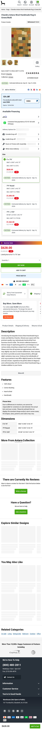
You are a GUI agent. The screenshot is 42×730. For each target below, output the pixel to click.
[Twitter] (31, 90)
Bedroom (25, 634)
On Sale (3, 634)
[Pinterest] (34, 90)
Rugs (7, 9)
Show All (21, 373)
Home (3, 9)
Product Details (6, 22)
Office (39, 634)
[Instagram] (22, 711)
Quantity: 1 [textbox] (5, 260)
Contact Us (10, 677)
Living (10, 634)
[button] (19, 3)
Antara (11, 77)
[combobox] (21, 260)
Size (3, 154)
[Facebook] (29, 90)
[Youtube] (17, 711)
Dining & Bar (17, 634)
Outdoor (32, 634)
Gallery (37, 66)
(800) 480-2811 (12, 664)
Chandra (9, 74)
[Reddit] (40, 90)
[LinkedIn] (37, 90)
